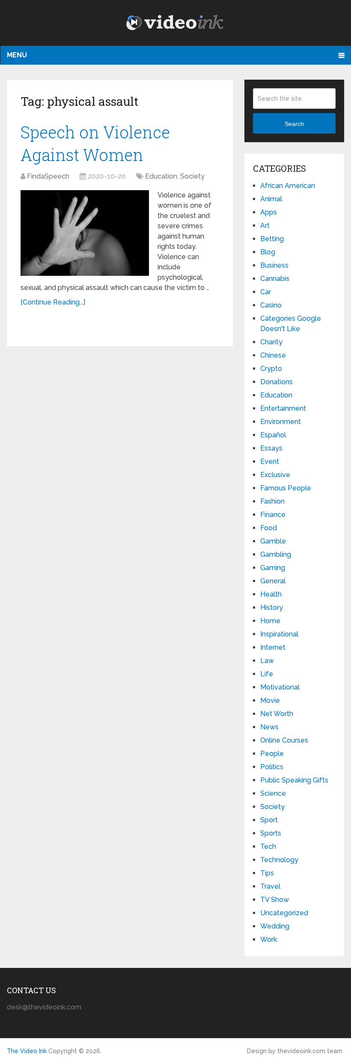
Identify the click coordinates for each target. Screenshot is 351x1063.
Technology (279, 860)
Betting (272, 239)
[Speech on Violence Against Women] (85, 233)
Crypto (271, 368)
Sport (269, 820)
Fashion (272, 501)
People (272, 753)
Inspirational (279, 634)
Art (265, 225)
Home (270, 621)
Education (161, 176)
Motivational (280, 687)
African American (287, 186)
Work (268, 939)
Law (267, 661)
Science (273, 793)
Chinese (273, 355)
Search (294, 123)
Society (192, 176)
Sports (270, 833)
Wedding (274, 926)
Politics (271, 767)
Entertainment (283, 408)
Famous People (285, 488)
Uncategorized (284, 913)
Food (268, 528)
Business (274, 265)
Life (266, 674)
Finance (273, 515)
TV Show (274, 900)
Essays (271, 448)
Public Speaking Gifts (294, 780)
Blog (267, 252)
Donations (276, 382)
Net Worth (276, 714)
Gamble (273, 541)
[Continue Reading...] (53, 302)
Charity (271, 342)
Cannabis (274, 279)
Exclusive (275, 475)
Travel (270, 886)
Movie (270, 700)
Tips (267, 873)
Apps (268, 212)
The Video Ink (27, 1051)
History (271, 607)
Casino (271, 305)
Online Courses (284, 740)
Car (265, 292)
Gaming (272, 568)
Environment (280, 422)
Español (273, 435)
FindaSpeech (48, 176)
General (273, 581)
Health (271, 594)
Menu (17, 55)
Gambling (275, 554)
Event (269, 461)
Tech (268, 846)
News (269, 727)
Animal (271, 199)
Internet (273, 647)
